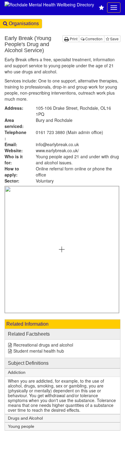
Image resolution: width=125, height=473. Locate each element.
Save (114, 38)
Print (73, 38)
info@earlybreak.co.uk (57, 144)
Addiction (16, 372)
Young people (21, 426)
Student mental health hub (38, 351)
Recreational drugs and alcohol (43, 345)
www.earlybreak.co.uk (57, 150)
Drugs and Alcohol (25, 418)
